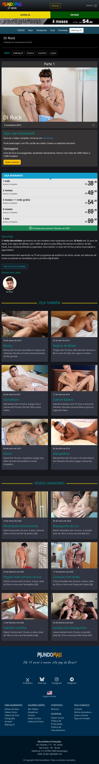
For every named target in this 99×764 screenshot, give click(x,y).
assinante (48, 138)
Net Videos (33, 709)
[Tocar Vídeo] (49, 94)
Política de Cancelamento (58, 729)
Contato (78, 709)
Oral (52, 30)
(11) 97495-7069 (48, 750)
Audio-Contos (34, 718)
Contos (31, 715)
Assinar (55, 5)
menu (90, 5)
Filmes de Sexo (12, 709)
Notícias (55, 709)
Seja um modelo (82, 718)
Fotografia (10, 718)
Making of (10, 724)
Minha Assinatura (82, 712)
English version (49, 696)
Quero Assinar (81, 715)
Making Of (76, 30)
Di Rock (9, 291)
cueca (53, 53)
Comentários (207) (12, 125)
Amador (9, 721)
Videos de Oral (12, 715)
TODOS (21, 30)
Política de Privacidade (56, 722)
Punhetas (63, 30)
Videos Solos (11, 712)
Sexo (30, 30)
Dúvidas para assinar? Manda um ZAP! (51, 228)
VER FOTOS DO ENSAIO (14, 266)
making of (18, 53)
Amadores (42, 30)
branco (30, 53)
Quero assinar (12, 162)
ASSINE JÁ (25, 14)
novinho (42, 53)
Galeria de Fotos (36, 721)
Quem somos (57, 717)
